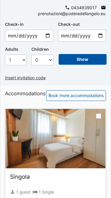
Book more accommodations (76, 95)
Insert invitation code (25, 77)
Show (82, 59)
